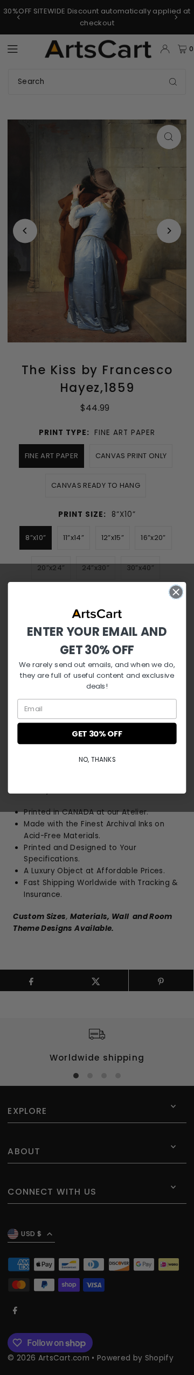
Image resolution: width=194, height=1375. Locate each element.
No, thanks (97, 758)
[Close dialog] (176, 592)
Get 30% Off (97, 733)
